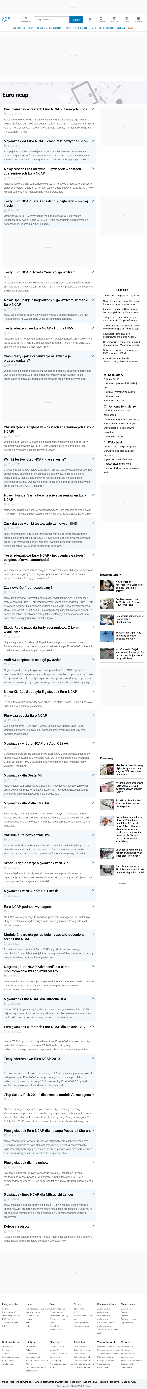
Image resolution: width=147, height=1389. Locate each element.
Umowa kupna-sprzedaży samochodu (117, 412)
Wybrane (135, 295)
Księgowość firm (10, 1304)
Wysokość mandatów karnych (119, 459)
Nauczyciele (31, 1353)
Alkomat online (111, 379)
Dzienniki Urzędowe (59, 1353)
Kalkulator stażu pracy (84, 1360)
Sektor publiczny (54, 28)
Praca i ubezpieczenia (83, 1316)
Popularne (110, 295)
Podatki (5, 1309)
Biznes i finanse (81, 1309)
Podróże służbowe (105, 1357)
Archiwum (125, 1350)
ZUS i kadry (7, 1319)
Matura (29, 1364)
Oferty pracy (126, 1367)
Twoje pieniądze (81, 28)
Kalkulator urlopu (112, 396)
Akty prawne (56, 1342)
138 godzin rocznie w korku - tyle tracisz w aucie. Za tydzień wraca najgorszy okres (120, 319)
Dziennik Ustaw (57, 1346)
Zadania (6, 1353)
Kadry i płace (8, 1360)
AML (99, 1333)
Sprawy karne (56, 1312)
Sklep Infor (54, 1326)
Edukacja (121, 28)
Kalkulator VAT (80, 1353)
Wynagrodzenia (33, 1312)
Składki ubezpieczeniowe (108, 1353)
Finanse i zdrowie (81, 1326)
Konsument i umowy (59, 1316)
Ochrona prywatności (21, 1381)
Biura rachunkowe (106, 1304)
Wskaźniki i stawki (106, 1342)
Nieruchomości (106, 28)
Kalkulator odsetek (82, 1357)
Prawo (68, 28)
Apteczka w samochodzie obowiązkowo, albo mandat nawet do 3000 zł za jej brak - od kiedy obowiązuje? (122, 360)
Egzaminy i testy (33, 1357)
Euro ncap (48, 83)
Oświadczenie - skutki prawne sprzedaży (119, 430)
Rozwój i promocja (10, 1357)
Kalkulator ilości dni (114, 400)
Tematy (28, 83)
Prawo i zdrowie (57, 1329)
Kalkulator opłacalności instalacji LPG (120, 385)
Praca (52, 1322)
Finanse (124, 1316)
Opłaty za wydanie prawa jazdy (120, 446)
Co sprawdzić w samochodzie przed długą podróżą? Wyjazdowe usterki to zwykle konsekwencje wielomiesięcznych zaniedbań (121, 344)
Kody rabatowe (128, 1353)
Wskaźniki (115, 442)
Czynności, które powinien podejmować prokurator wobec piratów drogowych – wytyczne (118, 335)
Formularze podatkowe (131, 1360)
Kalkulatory (115, 375)
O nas (5, 1381)
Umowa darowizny (113, 436)
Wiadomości (126, 1309)
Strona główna (8, 83)
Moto (94, 28)
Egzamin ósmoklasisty (36, 1367)
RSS (95, 1381)
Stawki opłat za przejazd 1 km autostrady (119, 453)
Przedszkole (31, 1346)
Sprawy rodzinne (57, 1309)
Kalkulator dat (80, 1346)
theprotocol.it (127, 1364)
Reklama (114, 1381)
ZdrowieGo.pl (127, 1346)
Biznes (39, 28)
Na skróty (126, 1342)
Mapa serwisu (128, 1381)
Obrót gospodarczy (11, 1316)
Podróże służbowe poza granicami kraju (121, 470)
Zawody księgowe (10, 1322)
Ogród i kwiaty (127, 1322)
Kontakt (103, 1381)
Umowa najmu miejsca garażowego (122, 419)
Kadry (30, 28)
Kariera (87, 1381)
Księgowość (19, 28)
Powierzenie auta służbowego (119, 423)
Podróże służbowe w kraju (117, 464)
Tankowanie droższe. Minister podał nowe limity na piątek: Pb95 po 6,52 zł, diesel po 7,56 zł (121, 327)
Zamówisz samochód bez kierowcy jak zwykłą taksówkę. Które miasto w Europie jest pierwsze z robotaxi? (121, 311)
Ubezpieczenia (32, 1316)
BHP (28, 1322)
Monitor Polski (56, 1350)
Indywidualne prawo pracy (38, 1309)
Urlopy (29, 1319)
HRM (28, 1326)
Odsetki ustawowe (105, 1360)
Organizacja (7, 1346)
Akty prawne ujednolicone (61, 1364)
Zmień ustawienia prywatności (51, 1381)
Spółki (76, 1312)
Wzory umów (127, 1357)
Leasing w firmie (81, 1322)
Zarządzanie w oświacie (37, 1360)
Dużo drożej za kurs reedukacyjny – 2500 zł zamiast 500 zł (121, 351)
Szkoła (29, 1350)
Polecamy (106, 758)
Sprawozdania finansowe (108, 1329)
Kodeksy (53, 1367)
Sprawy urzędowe (58, 1319)
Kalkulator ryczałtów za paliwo (119, 392)
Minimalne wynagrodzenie (109, 1350)
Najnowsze (123, 295)
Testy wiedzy (31, 1371)
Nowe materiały (110, 575)
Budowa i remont (128, 1319)
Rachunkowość (9, 1312)
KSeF (131, 28)
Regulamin (75, 1381)
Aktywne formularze (122, 406)
